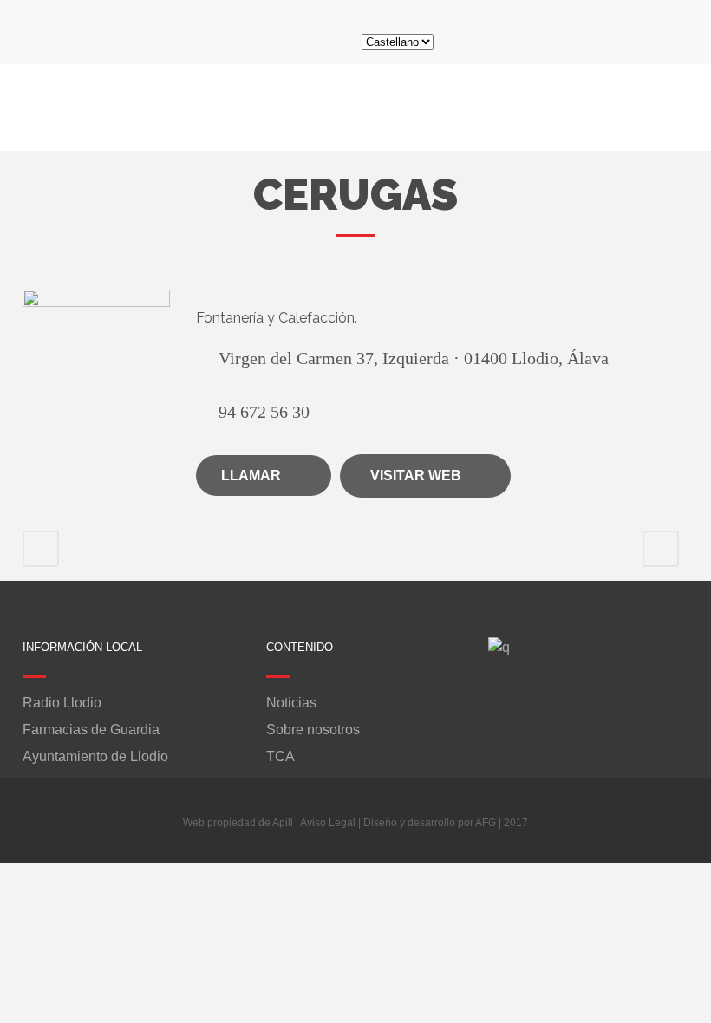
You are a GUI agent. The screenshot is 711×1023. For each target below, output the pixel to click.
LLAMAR (251, 475)
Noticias (291, 703)
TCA (280, 757)
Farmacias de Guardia (91, 730)
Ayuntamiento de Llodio (95, 757)
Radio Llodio (62, 703)
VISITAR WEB (415, 475)
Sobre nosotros (313, 730)
